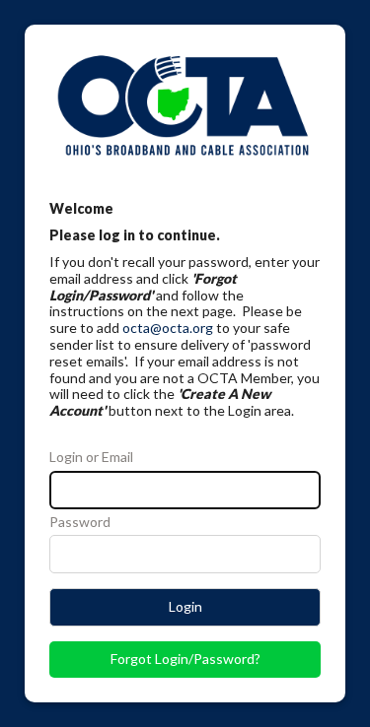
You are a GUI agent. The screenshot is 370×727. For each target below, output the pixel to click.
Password (80, 522)
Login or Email (91, 457)
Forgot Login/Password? (185, 658)
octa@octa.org (167, 327)
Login (185, 606)
